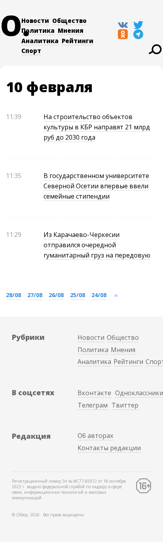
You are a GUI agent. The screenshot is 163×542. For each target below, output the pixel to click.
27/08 (34, 295)
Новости (35, 21)
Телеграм (93, 405)
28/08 (13, 295)
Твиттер (125, 405)
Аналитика (40, 41)
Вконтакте (94, 392)
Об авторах (95, 435)
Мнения (70, 30)
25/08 (77, 295)
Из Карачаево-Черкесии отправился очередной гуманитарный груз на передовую (97, 245)
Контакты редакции (109, 447)
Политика (38, 30)
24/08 (98, 295)
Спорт (31, 51)
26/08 (56, 295)
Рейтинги (77, 41)
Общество (69, 21)
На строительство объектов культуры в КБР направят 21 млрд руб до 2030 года (97, 127)
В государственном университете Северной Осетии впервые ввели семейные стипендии (96, 186)
